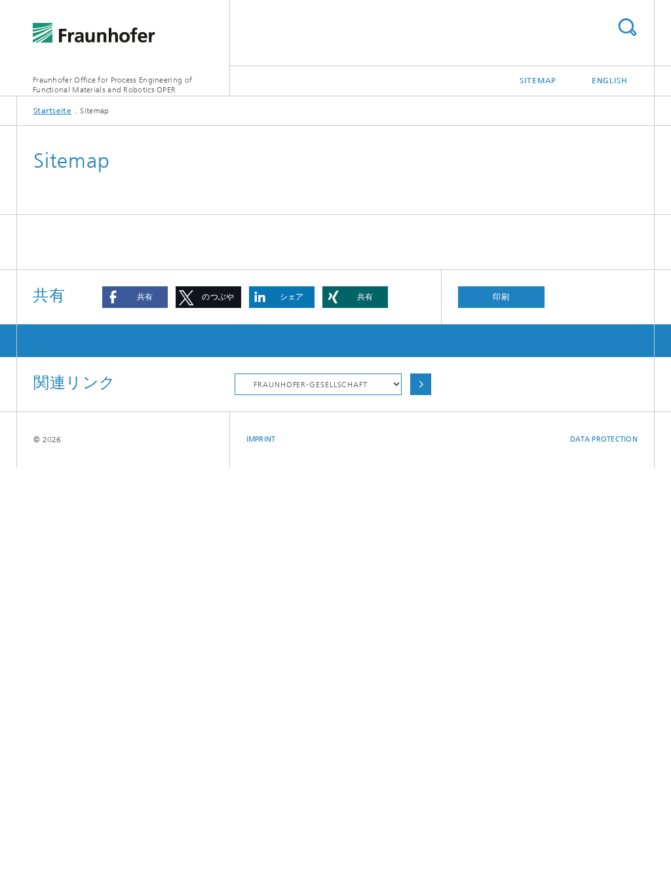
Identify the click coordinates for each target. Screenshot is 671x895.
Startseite (52, 110)
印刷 (501, 296)
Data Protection (604, 439)
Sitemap (538, 80)
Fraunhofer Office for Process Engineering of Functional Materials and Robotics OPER (112, 84)
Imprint (261, 439)
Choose (420, 384)
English (610, 80)
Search (627, 27)
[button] (135, 297)
